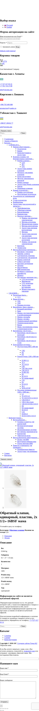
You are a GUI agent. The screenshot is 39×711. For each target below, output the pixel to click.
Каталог (7, 143)
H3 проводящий (28, 408)
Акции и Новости (11, 141)
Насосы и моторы (23, 216)
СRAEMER (13, 293)
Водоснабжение (19, 420)
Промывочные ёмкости (26, 449)
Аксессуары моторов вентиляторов (29, 229)
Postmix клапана (23, 161)
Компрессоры (22, 214)
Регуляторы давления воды (27, 432)
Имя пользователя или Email (11, 36)
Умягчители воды (23, 436)
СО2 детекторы (27, 283)
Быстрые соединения (25, 263)
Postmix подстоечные (25, 192)
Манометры (26, 281)
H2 (23, 352)
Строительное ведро (24, 329)
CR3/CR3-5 (26, 400)
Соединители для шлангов (27, 258)
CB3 (19, 303)
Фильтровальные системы (27, 430)
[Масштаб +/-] (1, 708)
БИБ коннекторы (23, 269)
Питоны (20, 265)
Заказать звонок (6, 459)
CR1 (23, 366)
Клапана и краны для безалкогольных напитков (22, 158)
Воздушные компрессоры (26, 441)
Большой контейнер (24, 309)
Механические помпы (30, 224)
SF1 (23, 165)
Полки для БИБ (23, 439)
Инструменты (22, 267)
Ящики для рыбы (23, 317)
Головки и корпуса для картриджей (25, 423)
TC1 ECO (25, 364)
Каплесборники (23, 212)
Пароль (3, 43)
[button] (1, 463)
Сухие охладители (20, 200)
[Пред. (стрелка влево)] (1, 710)
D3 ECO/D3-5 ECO (29, 416)
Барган (19, 186)
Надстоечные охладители (26, 194)
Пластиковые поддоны (21, 345)
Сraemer (7, 638)
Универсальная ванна (25, 323)
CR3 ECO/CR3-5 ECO (30, 404)
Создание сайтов (27, 643)
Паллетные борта (19, 295)
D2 (23, 354)
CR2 (23, 350)
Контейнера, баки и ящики (23, 307)
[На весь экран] (3, 708)
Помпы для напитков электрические (29, 219)
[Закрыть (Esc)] (7, 708)
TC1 (23, 362)
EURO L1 (25, 360)
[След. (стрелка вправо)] (3, 710)
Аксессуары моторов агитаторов (29, 239)
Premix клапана (23, 182)
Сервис (7, 453)
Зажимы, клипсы (23, 254)
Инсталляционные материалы (24, 250)
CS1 (23, 380)
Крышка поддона (23, 305)
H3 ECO (25, 410)
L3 (23, 394)
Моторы (25, 232)
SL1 (23, 386)
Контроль (20, 246)
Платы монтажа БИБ (25, 443)
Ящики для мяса (23, 319)
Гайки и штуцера (23, 261)
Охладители (21, 149)
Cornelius (7, 636)
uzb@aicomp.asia (6, 127)
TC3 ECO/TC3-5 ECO (30, 398)
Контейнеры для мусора (22, 331)
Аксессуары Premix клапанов (28, 184)
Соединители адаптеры (26, 256)
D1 (23, 382)
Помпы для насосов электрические (29, 243)
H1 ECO (25, 376)
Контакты (8, 455)
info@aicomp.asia (6, 90)
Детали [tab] (7, 538)
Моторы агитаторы (29, 222)
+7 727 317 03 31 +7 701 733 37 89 (6, 85)
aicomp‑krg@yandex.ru (8, 108)
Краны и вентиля (23, 260)
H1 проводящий (28, 378)
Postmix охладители (20, 190)
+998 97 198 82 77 (6, 123)
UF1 (23, 167)
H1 (23, 374)
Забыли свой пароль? (8, 51)
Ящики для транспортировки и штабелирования (28, 314)
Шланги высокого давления (28, 290)
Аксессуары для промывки (27, 451)
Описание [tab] (8, 536)
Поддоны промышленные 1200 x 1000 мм (27, 391)
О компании (8, 139)
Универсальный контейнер (27, 321)
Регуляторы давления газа (27, 277)
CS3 (23, 412)
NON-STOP (26, 388)
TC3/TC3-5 (26, 396)
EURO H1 (25, 372)
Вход (17, 47)
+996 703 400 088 (6, 104)
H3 (23, 406)
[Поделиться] (5, 708)
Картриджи (21, 434)
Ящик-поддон (18, 299)
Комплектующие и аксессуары (24, 154)
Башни (19, 151)
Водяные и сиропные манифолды (25, 272)
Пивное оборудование (21, 147)
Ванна (19, 325)
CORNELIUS (14, 145)
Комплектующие (15, 418)
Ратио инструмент (24, 176)
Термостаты (21, 248)
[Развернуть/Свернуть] (11, 143)
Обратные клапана (24, 210)
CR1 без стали (27, 368)
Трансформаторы (23, 208)
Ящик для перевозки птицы (27, 327)
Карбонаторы (18, 202)
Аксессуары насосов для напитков (29, 235)
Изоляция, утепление (25, 252)
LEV (23, 163)
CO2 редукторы (27, 279)
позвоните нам (29, 651)
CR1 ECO (25, 370)
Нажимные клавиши (25, 188)
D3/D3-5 (25, 414)
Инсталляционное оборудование (25, 438)
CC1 (19, 297)
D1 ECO (25, 384)
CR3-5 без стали (28, 402)
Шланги (20, 275)
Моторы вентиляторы (30, 226)
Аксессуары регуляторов (26, 286)
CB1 (19, 301)
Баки (19, 311)
